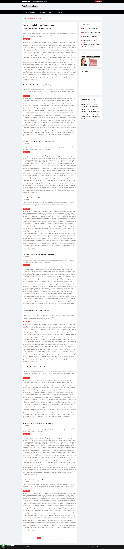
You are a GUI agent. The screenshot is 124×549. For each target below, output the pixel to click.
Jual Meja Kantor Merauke (66, 59)
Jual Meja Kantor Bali (58, 42)
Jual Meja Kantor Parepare (46, 65)
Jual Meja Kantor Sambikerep (64, 67)
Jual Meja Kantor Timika (28, 76)
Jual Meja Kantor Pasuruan (57, 65)
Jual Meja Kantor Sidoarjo (69, 69)
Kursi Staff (88, 116)
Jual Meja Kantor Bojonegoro (44, 47)
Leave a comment (33, 79)
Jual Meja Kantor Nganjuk (68, 60)
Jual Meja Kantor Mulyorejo (47, 60)
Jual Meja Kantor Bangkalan (39, 43)
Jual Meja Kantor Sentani (59, 69)
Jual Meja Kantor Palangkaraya (53, 64)
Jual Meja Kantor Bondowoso (57, 47)
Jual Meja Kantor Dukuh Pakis (48, 49)
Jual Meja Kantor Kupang (69, 55)
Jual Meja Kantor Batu (36, 45)
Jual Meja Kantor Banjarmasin (63, 43)
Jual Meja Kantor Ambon (37, 42)
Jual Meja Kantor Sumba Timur (38, 72)
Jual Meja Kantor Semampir (47, 69)
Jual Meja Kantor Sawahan (36, 69)
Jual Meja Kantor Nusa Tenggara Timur (55, 62)
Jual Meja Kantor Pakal (42, 64)
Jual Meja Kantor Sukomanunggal (65, 71)
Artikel (25, 12)
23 (53, 538)
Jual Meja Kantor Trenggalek (50, 76)
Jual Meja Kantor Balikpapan (69, 42)
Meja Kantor (33, 12)
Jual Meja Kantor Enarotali (59, 49)
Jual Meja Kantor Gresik (62, 50)
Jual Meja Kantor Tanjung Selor (33, 74)
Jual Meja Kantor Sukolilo (52, 71)
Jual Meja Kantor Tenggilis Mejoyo (68, 74)
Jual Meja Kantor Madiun (52, 57)
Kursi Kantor (42, 12)
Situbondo (25, 79)
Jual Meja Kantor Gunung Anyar (33, 52)
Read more (26, 39)
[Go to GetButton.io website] (3, 547)
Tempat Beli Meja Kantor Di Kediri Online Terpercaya (38, 198)
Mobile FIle (59, 12)
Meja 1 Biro (83, 118)
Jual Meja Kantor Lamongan (41, 57)
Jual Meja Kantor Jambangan (46, 52)
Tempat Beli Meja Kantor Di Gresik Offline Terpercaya (38, 254)
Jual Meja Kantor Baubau (46, 45)
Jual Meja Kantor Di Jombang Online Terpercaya (37, 28)
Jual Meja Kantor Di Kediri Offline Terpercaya (36, 310)
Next (60, 538)
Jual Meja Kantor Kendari (60, 54)
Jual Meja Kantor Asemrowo (48, 42)
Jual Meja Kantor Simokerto (29, 71)
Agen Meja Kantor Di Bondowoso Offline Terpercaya (38, 423)
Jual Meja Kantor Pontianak (68, 65)
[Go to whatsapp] (3, 545)
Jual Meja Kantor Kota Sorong (33, 55)
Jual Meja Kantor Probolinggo (29, 67)
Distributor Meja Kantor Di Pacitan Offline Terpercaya (38, 141)
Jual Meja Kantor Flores (70, 49)
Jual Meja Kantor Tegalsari (55, 74)
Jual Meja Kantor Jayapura (57, 52)
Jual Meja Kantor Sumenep (50, 72)
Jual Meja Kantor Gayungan (28, 50)
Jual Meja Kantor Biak (66, 45)
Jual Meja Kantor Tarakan (45, 74)
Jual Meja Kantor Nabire (58, 60)
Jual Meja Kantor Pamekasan (34, 65)
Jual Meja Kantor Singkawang (41, 71)
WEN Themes (99, 546)
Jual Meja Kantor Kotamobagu (46, 55)
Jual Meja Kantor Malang (33, 59)
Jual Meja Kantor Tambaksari (62, 72)
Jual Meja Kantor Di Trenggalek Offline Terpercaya (38, 480)
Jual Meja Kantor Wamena (34, 77)
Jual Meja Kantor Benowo (57, 45)
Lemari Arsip (51, 12)
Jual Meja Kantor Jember (69, 52)
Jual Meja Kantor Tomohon (38, 76)
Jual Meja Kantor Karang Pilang (39, 54)
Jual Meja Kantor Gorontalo (51, 50)
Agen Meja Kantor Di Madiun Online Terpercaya (37, 367)
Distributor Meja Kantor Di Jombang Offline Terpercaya (39, 85)
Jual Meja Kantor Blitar (33, 47)
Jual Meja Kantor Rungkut (41, 67)
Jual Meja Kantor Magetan (63, 57)
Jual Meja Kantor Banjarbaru (51, 43)
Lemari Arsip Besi (96, 116)
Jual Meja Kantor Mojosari (36, 60)
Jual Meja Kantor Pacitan (32, 64)
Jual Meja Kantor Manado (43, 59)
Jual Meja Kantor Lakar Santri (29, 57)
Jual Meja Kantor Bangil (28, 43)
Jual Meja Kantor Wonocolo (56, 77)
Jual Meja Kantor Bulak (37, 49)
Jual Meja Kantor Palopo (65, 64)
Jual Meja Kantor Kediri (50, 54)
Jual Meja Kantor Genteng (40, 50)
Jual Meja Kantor (28, 42)
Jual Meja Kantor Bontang (68, 47)
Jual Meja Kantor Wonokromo (68, 77)
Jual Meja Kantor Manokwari (54, 59)
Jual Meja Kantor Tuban (61, 76)
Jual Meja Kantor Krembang (58, 55)
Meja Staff (83, 116)
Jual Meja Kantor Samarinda (52, 67)
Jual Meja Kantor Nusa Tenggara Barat (39, 62)
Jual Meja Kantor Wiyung (45, 77)
